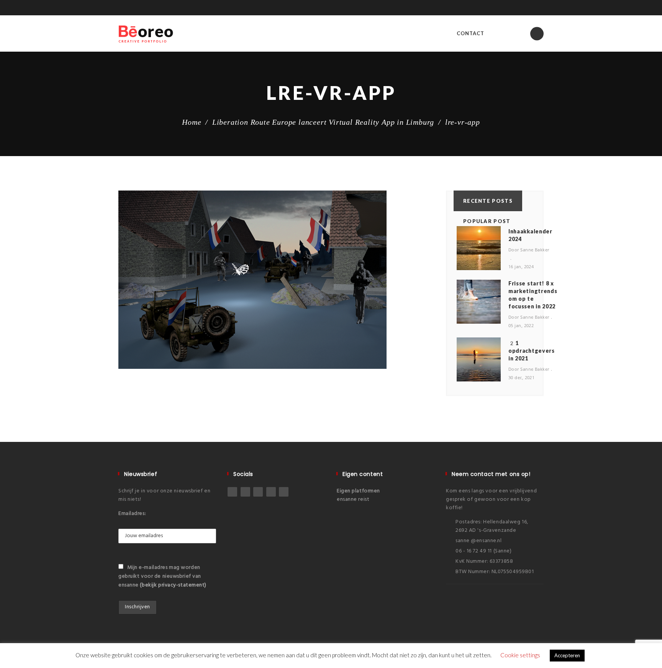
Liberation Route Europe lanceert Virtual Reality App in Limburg (323, 122)
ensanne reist (353, 499)
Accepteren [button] (567, 655)
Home (191, 122)
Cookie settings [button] (520, 655)
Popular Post (487, 221)
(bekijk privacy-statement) (173, 585)
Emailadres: (132, 513)
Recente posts (488, 201)
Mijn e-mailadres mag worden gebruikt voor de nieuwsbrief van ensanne (162, 576)
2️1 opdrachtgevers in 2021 (531, 351)
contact (470, 33)
